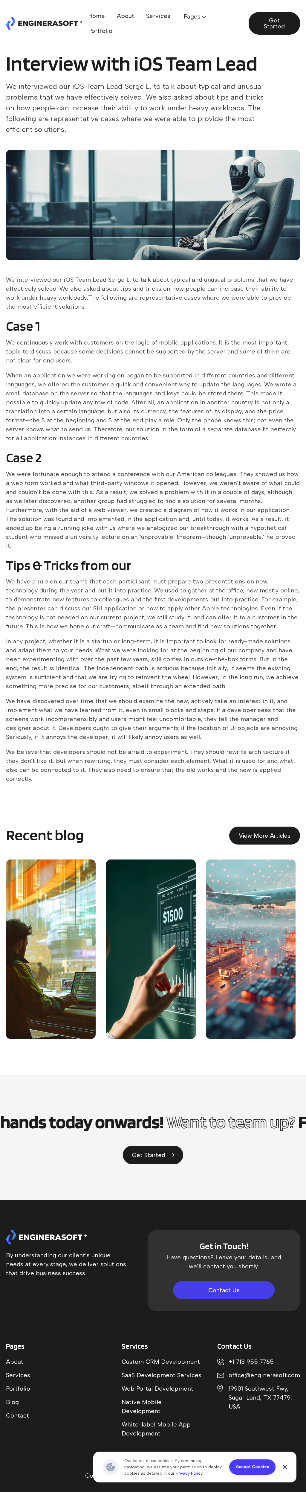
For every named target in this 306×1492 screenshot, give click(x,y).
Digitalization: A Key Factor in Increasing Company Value (42, 995)
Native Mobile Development (142, 1406)
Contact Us (224, 1290)
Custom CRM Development (161, 1361)
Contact (17, 1415)
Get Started (274, 23)
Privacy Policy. (189, 1473)
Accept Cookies (252, 1466)
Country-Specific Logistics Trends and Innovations (252, 1000)
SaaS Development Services (161, 1375)
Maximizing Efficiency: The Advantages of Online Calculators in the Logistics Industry (152, 990)
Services (158, 15)
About (125, 15)
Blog (12, 1402)
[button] (194, 16)
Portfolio (100, 30)
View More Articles (264, 835)
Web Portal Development (157, 1388)
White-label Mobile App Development (156, 1429)
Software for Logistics (141, 952)
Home (96, 15)
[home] (44, 23)
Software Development (42, 961)
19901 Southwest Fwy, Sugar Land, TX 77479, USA (260, 1397)
